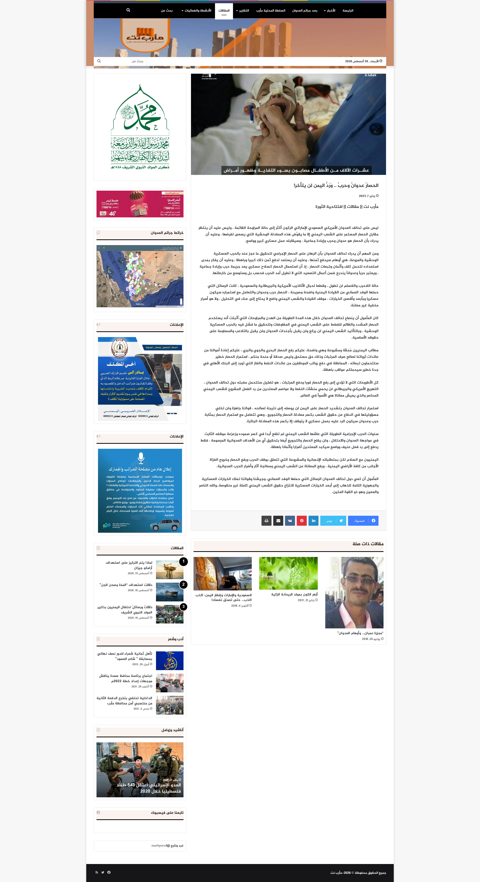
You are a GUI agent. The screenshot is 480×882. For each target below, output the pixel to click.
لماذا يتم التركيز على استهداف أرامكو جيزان (129, 565)
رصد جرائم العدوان (304, 10)
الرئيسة (347, 10)
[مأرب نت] (240, 43)
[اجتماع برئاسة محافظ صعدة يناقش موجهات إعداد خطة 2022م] (170, 683)
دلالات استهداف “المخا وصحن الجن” (126, 585)
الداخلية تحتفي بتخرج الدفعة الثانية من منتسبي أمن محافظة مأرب (124, 700)
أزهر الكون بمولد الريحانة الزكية (294, 594)
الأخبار (331, 10)
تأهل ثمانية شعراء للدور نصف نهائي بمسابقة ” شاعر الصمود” (124, 656)
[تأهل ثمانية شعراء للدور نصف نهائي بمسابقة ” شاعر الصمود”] (170, 660)
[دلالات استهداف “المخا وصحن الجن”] (170, 592)
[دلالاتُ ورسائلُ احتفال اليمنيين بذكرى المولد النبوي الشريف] (170, 614)
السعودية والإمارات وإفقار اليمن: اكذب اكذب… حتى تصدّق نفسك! (224, 597)
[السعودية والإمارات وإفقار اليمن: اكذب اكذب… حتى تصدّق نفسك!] (223, 573)
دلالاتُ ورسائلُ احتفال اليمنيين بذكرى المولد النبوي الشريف (124, 609)
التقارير (244, 10)
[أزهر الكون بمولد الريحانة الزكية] (288, 573)
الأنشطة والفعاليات (198, 10)
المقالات (224, 10)
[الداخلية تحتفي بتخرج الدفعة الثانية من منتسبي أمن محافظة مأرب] (170, 705)
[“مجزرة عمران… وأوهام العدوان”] (354, 592)
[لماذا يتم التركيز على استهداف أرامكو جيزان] (170, 569)
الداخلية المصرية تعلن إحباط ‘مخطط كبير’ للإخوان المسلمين (140, 788)
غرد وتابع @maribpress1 (168, 846)
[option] (140, 769)
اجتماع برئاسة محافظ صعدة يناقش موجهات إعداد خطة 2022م (125, 678)
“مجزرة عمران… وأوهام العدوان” (360, 633)
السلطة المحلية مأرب (270, 10)
